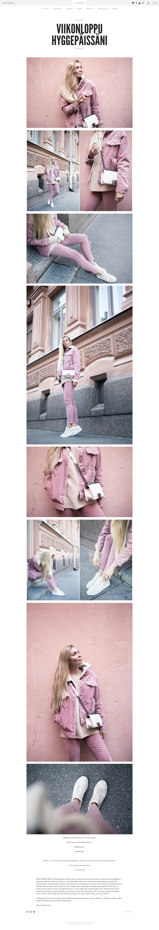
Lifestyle (57, 9)
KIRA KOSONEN (9, 3)
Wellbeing (102, 9)
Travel (69, 9)
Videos (115, 9)
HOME (79, 9)
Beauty (90, 9)
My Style (80, 49)
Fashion (44, 9)
